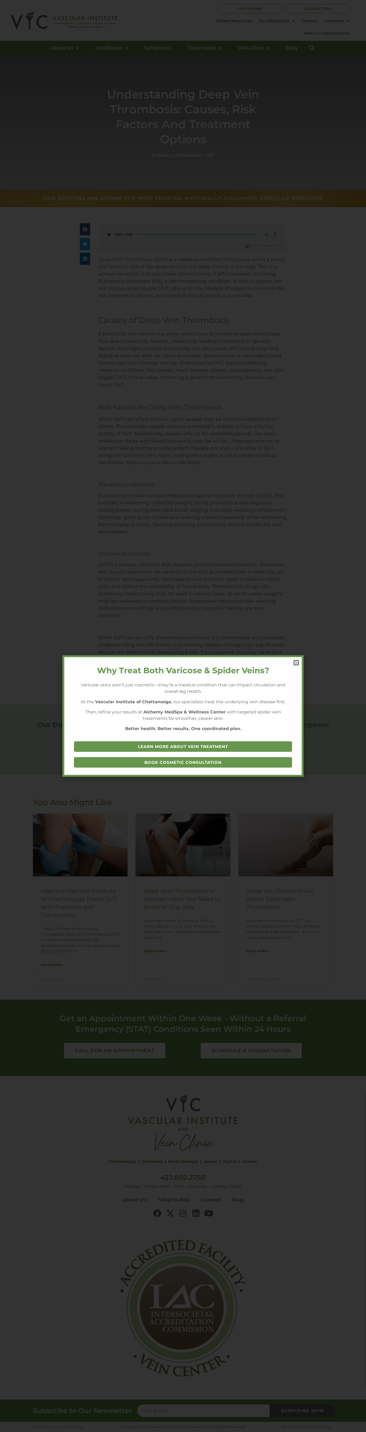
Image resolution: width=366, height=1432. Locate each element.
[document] (183, 716)
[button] (296, 663)
